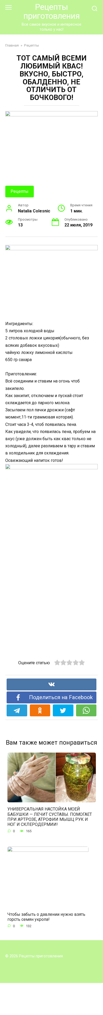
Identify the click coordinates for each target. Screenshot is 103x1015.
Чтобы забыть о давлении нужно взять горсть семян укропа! (46, 917)
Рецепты (20, 191)
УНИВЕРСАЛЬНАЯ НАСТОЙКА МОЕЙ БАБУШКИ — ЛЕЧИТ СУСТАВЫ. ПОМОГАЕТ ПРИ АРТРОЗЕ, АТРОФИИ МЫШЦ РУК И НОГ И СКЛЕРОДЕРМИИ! (49, 817)
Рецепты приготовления (52, 11)
